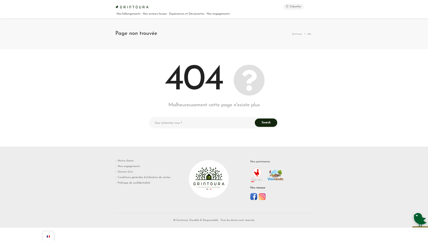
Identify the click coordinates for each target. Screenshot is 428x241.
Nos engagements (218, 13)
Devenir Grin (125, 172)
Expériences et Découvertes (186, 13)
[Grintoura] (132, 6)
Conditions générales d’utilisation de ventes (144, 177)
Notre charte (126, 160)
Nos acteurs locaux (155, 13)
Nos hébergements (128, 13)
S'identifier (295, 7)
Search (266, 122)
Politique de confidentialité (134, 183)
